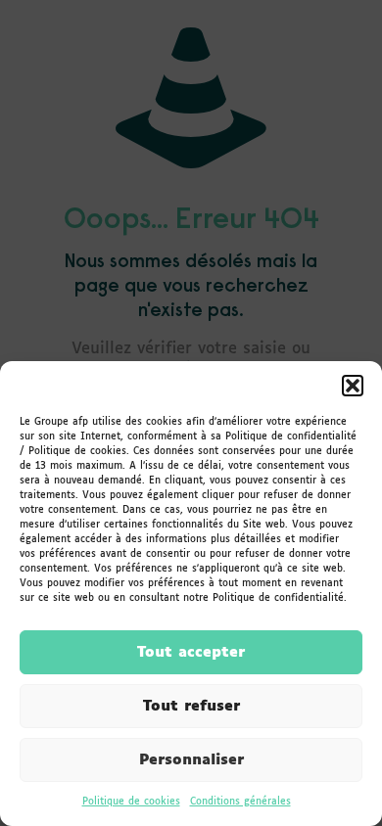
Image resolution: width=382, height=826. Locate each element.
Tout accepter (191, 652)
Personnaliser (191, 760)
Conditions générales (240, 801)
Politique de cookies (131, 801)
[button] (352, 385)
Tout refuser (191, 706)
